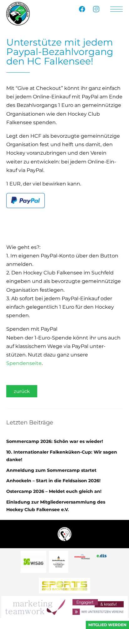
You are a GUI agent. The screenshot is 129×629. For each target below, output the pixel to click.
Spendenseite (24, 363)
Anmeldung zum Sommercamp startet (51, 470)
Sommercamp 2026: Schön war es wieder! (54, 441)
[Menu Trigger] (116, 9)
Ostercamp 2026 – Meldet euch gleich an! (53, 491)
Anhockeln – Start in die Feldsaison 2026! (53, 480)
